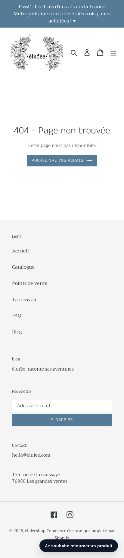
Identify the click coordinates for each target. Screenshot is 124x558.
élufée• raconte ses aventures (43, 369)
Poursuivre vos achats (58, 160)
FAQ (16, 316)
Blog (17, 332)
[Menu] (113, 52)
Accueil (20, 251)
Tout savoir (24, 299)
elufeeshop (35, 530)
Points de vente (30, 283)
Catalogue (23, 267)
